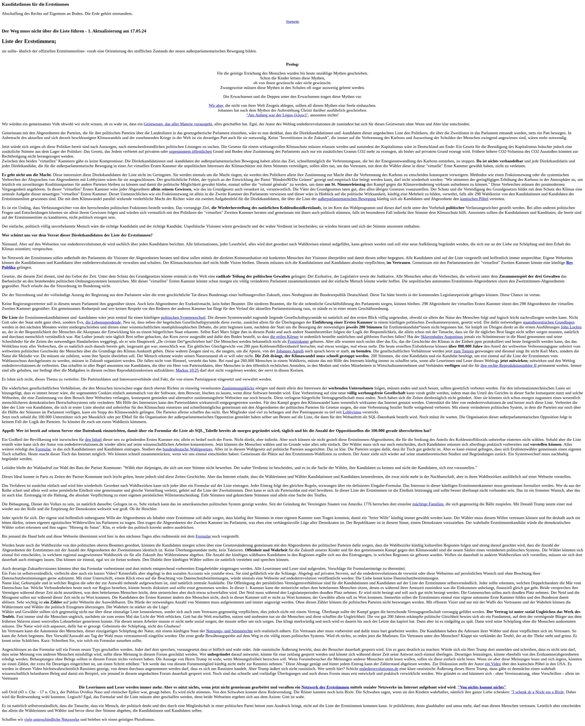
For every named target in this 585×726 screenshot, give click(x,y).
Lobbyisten (352, 412)
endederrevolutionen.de (378, 668)
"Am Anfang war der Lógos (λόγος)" (277, 115)
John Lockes (571, 327)
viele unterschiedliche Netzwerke (51, 719)
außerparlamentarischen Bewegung (347, 198)
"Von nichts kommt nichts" (482, 687)
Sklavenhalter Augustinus (442, 336)
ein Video (493, 664)
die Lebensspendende (103, 322)
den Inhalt (93, 439)
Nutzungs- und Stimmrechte (229, 631)
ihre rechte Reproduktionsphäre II (509, 365)
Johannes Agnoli (290, 351)
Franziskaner (298, 341)
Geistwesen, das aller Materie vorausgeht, (178, 124)
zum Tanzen (464, 351)
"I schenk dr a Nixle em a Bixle (537, 692)
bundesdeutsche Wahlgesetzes (187, 449)
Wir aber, (216, 105)
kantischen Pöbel (474, 198)
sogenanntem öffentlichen (190, 151)
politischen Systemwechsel (183, 317)
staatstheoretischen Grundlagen (548, 322)
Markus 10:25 (187, 370)
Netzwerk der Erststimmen (325, 687)
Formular (43, 449)
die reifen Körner (284, 336)
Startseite (292, 22)
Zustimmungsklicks (238, 388)
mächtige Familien (427, 504)
